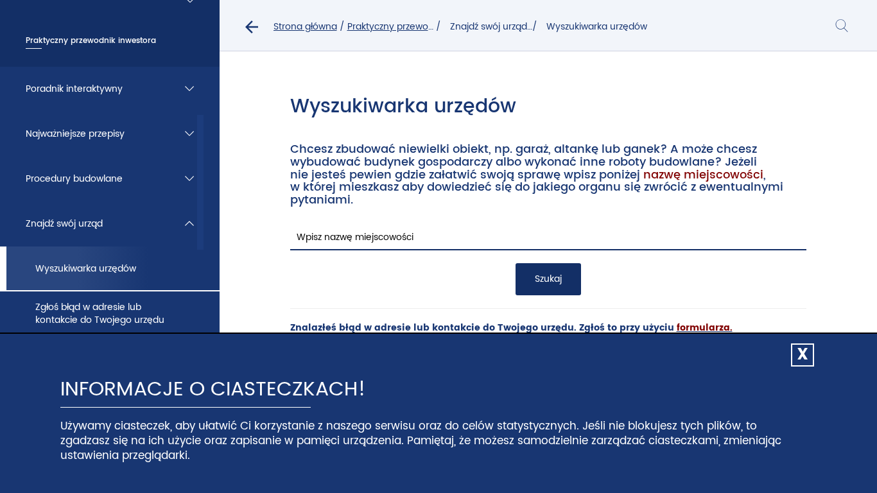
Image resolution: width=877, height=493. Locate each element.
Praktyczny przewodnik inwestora (419, 26)
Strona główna (305, 26)
